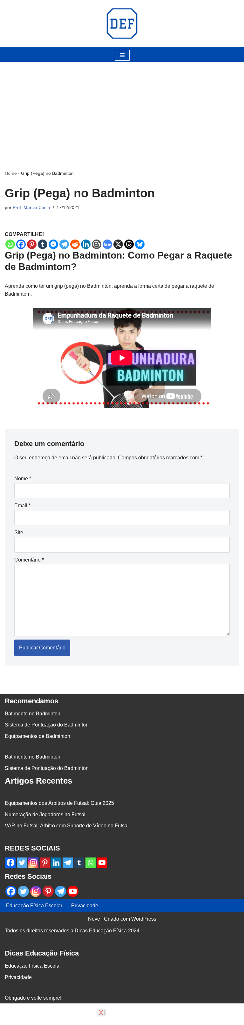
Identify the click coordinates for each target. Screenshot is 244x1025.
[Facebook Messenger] (53, 244)
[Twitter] (22, 862)
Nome (22, 478)
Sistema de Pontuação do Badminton (47, 724)
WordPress (143, 919)
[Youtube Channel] (102, 862)
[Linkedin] (86, 244)
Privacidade (84, 905)
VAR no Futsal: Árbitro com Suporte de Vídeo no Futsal (67, 825)
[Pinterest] (32, 244)
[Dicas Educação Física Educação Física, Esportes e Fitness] (122, 23)
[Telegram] (64, 244)
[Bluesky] (140, 244)
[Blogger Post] (96, 244)
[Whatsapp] (10, 244)
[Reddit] (75, 244)
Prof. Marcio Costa (31, 207)
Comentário (29, 559)
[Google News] (107, 244)
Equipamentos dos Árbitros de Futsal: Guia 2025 (59, 803)
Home (11, 173)
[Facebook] (21, 244)
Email (22, 505)
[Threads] (129, 244)
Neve (94, 919)
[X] (118, 244)
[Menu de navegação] (122, 55)
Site (18, 532)
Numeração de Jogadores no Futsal (45, 814)
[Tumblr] (42, 244)
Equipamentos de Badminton (37, 736)
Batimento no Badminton (32, 713)
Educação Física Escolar (34, 905)
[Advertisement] (122, 106)
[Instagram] (33, 862)
